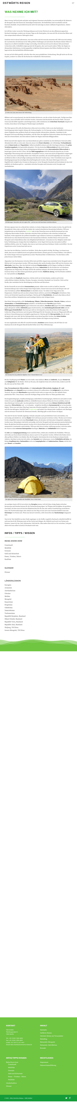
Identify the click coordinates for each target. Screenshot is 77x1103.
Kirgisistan (8, 605)
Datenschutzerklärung (48, 1065)
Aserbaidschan (10, 591)
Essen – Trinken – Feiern (17, 1077)
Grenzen (8, 551)
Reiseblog (43, 1039)
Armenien (8, 588)
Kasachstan (9, 602)
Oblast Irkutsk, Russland (13, 619)
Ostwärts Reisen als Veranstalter (51, 1036)
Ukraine (8, 593)
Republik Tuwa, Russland (14, 622)
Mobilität (8, 548)
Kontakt (43, 1048)
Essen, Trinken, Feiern (13, 556)
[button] (73, 3)
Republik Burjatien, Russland (15, 616)
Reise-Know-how (12, 1062)
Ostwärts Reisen (16, 3)
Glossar (7, 572)
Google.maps (33, 409)
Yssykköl (29, 231)
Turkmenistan (10, 613)
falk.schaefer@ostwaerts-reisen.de (21, 1045)
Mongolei (8, 599)
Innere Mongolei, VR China (14, 630)
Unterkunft (9, 545)
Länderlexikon (11, 1083)
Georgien (8, 585)
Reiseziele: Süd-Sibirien (48, 1045)
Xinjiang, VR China (11, 627)
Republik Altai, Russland (13, 625)
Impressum (44, 1062)
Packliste (8, 559)
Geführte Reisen (46, 1033)
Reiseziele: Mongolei (47, 1042)
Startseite (43, 1030)
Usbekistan (9, 608)
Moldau (7, 596)
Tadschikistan (10, 610)
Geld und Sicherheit (12, 554)
